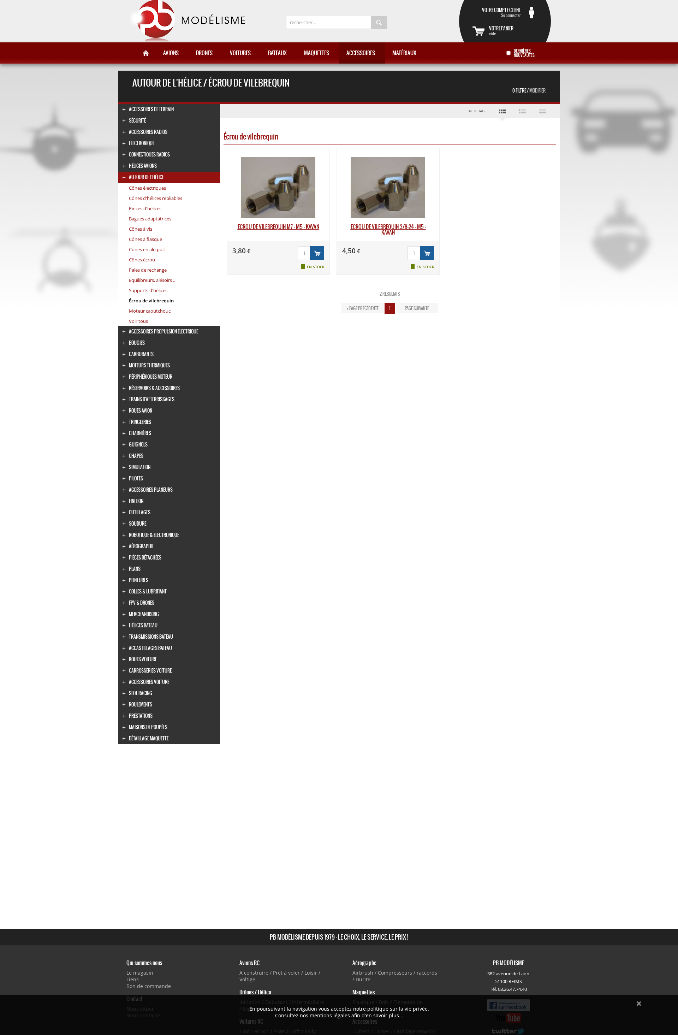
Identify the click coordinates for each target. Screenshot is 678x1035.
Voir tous (138, 321)
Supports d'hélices (148, 290)
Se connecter (501, 12)
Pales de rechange (148, 270)
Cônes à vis (140, 229)
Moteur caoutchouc (150, 311)
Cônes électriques (147, 188)
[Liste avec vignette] (522, 111)
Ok (639, 1003)
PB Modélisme (186, 21)
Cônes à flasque (145, 239)
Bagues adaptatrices (150, 218)
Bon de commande (148, 986)
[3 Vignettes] (502, 113)
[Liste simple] (542, 111)
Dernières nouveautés (524, 53)
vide (501, 30)
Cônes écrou (142, 259)
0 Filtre (529, 90)
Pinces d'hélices (145, 208)
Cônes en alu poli (147, 249)
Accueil (146, 53)
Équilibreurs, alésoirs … (153, 280)
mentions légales (330, 1015)
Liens (132, 979)
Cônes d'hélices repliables (155, 198)
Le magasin (139, 972)
